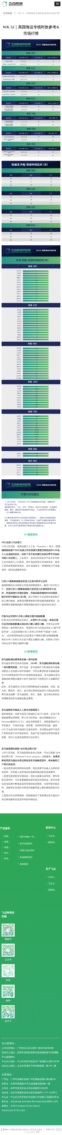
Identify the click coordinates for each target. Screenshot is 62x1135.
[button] (57, 4)
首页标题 (7, 13)
